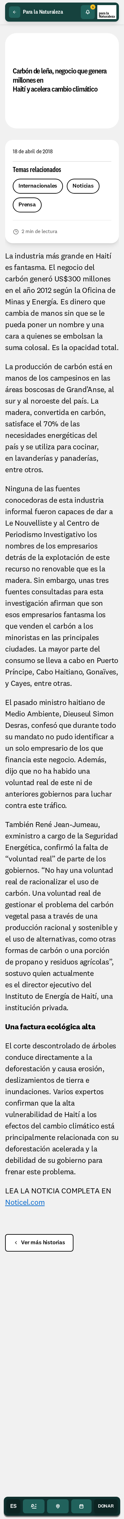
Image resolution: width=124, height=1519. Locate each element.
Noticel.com (25, 1203)
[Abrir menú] (34, 1506)
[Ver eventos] (81, 1506)
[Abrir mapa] (58, 1506)
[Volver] (14, 12)
